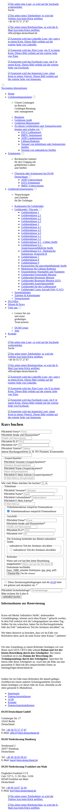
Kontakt (12, 702)
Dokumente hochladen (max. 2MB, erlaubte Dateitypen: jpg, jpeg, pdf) (31, 569)
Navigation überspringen (14, 88)
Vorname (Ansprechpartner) (25, 461)
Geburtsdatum (17, 497)
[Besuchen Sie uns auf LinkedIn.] (34, 44)
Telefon (11, 448)
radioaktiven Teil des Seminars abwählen (34, 549)
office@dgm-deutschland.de (24, 732)
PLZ (10, 441)
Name (13, 493)
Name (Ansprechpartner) (23, 468)
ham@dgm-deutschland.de (24, 760)
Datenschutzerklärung (19, 696)
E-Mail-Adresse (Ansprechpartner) (28, 474)
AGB (53, 582)
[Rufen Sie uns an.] (34, 18)
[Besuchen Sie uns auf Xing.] (34, 56)
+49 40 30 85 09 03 (16, 757)
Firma (10, 431)
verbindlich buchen (11, 597)
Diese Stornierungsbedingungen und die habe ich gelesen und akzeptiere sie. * (33, 584)
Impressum (13, 693)
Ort (9, 444)
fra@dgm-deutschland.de (23, 790)
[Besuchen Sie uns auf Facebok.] (34, 67)
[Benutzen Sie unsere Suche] (34, 7)
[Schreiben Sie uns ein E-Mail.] (34, 30)
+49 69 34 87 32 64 (16, 787)
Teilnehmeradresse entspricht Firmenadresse (33, 511)
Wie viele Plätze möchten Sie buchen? (21, 483)
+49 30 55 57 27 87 (16, 729)
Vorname (15, 490)
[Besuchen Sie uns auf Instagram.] (34, 79)
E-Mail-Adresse (18, 500)
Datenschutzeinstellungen (21, 705)
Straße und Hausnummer (20, 434)
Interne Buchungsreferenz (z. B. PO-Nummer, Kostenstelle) (32, 451)
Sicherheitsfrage (16, 590)
